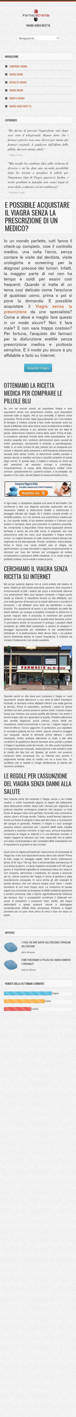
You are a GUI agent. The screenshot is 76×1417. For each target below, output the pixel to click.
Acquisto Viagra (18, 82)
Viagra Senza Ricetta (20, 106)
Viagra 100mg (16, 74)
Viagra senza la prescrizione (38, 308)
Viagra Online (16, 90)
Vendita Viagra (17, 98)
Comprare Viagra (18, 66)
